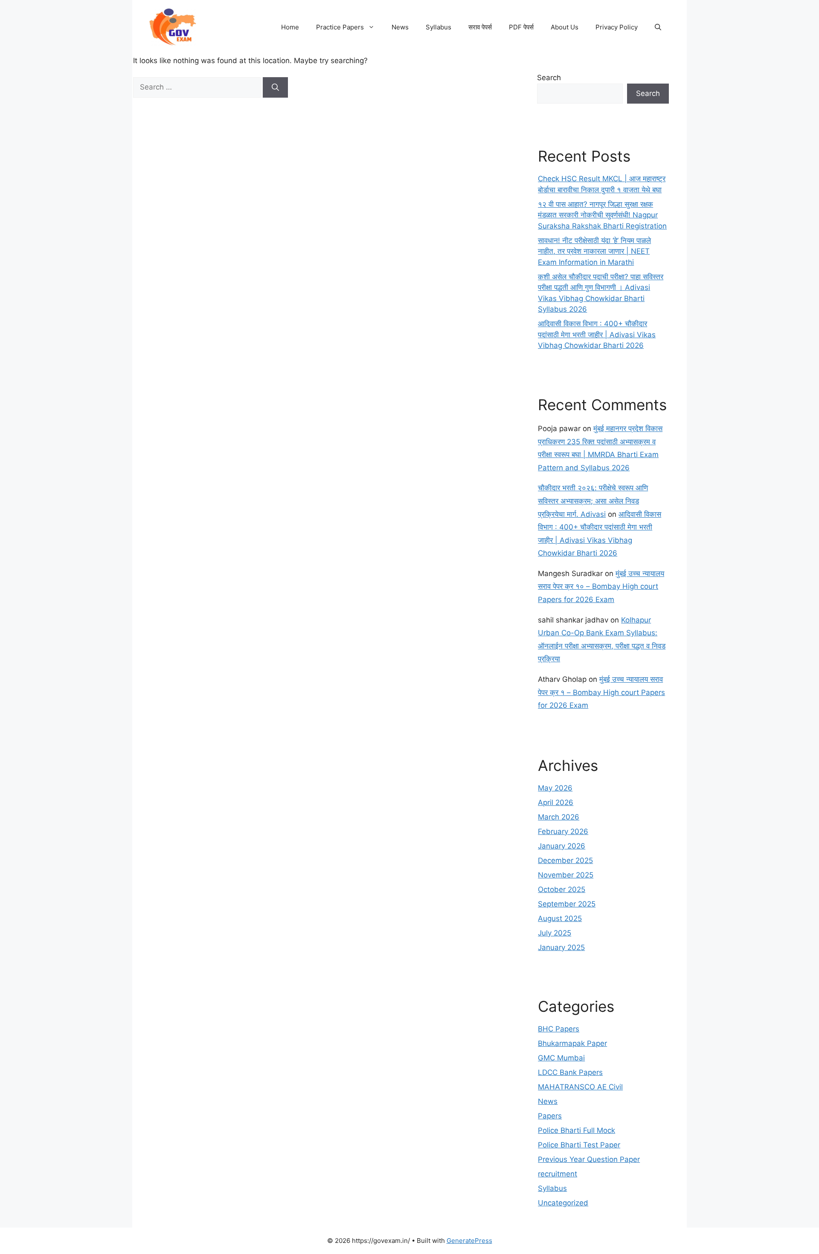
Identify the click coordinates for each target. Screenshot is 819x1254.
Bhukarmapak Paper (572, 1043)
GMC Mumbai (561, 1058)
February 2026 (563, 831)
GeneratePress (469, 1241)
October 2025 (561, 889)
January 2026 (561, 846)
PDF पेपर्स (521, 27)
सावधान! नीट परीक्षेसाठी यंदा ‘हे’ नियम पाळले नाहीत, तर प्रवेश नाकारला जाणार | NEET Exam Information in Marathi (594, 251)
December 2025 (565, 860)
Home (290, 27)
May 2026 (555, 788)
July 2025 (554, 933)
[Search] (275, 87)
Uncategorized (563, 1203)
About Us (564, 27)
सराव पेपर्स (480, 27)
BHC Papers (558, 1029)
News (400, 27)
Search (549, 77)
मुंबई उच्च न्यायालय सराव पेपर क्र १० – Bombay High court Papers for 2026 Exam (601, 586)
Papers (550, 1116)
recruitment (557, 1174)
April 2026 (555, 802)
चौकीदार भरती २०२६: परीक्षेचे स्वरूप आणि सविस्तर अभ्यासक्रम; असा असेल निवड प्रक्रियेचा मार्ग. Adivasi (593, 501)
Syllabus (438, 27)
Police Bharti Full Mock (576, 1130)
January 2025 (561, 947)
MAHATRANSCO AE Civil (580, 1087)
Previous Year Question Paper (589, 1159)
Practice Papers (340, 27)
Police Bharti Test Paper (579, 1145)
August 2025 (560, 918)
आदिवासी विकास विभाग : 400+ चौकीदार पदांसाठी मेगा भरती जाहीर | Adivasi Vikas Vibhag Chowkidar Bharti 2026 (597, 334)
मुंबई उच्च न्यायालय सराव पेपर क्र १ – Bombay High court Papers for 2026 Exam (601, 692)
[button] (658, 27)
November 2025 (565, 875)
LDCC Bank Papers (570, 1072)
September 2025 (566, 904)
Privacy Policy (616, 27)
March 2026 (558, 817)
